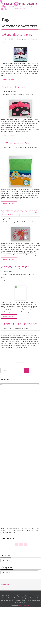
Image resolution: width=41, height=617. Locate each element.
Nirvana (20, 600)
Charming (20, 39)
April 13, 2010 (8, 323)
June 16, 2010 (8, 146)
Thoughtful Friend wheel (25, 219)
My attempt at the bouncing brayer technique (19, 210)
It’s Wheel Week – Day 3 (16, 141)
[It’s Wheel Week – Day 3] (20, 169)
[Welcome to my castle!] (20, 288)
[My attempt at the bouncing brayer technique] (20, 231)
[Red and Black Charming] (20, 54)
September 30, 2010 (10, 90)
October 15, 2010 (9, 39)
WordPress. (27, 600)
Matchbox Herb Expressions (19, 318)
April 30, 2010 (8, 268)
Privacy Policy (4, 579)
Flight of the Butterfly (10, 270)
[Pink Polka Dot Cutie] (20, 107)
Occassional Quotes (23, 93)
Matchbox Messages (30, 39)
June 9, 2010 (7, 216)
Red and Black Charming (17, 34)
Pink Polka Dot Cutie (14, 86)
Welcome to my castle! (15, 263)
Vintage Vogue (32, 146)
